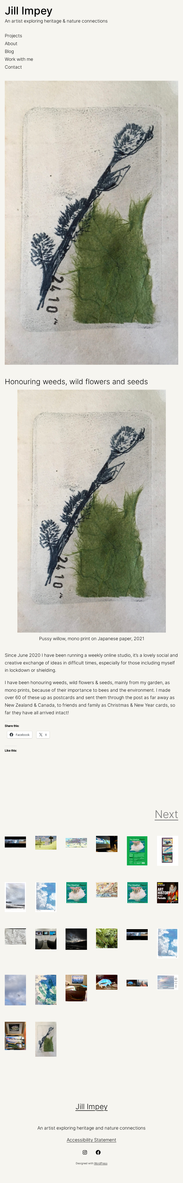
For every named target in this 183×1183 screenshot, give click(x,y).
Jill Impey (28, 10)
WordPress (100, 1163)
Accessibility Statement (91, 1139)
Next (166, 814)
